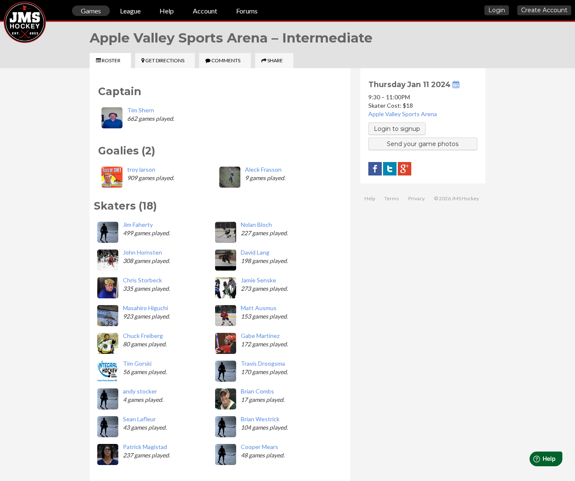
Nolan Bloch (256, 224)
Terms (391, 198)
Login (496, 10)
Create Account (544, 10)
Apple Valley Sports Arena (402, 113)
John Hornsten (142, 252)
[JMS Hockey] (4, 11)
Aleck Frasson (263, 169)
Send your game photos (422, 144)
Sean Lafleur (139, 419)
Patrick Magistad (145, 446)
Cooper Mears (259, 446)
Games (91, 11)
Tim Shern (140, 110)
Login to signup (397, 129)
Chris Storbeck (142, 280)
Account (205, 11)
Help (167, 11)
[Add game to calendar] (456, 84)
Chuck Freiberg (143, 335)
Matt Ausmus (259, 307)
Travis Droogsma (263, 363)
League (130, 11)
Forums (247, 11)
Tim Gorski (137, 363)
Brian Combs (257, 391)
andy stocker (140, 391)
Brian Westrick (260, 419)
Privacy (416, 198)
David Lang (255, 252)
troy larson (141, 169)
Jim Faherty (138, 224)
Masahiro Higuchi (145, 307)
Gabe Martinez (260, 335)
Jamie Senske (258, 280)
